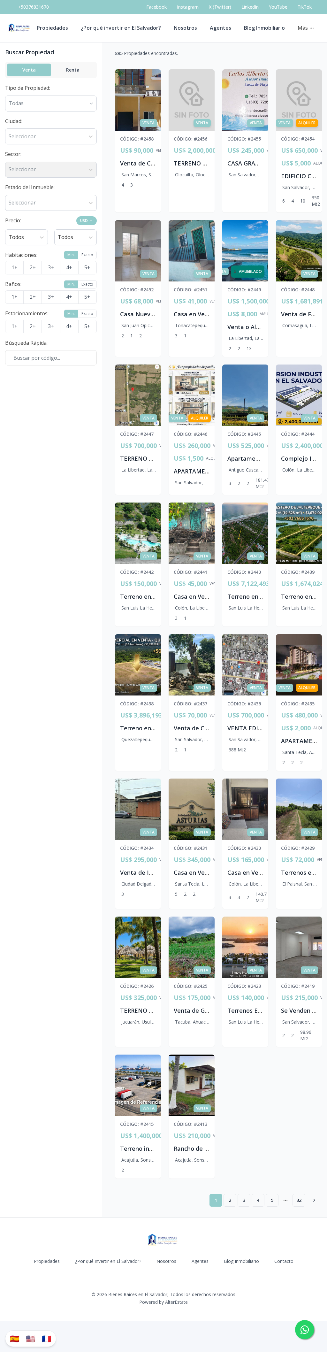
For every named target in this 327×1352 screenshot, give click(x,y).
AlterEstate (176, 1302)
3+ (51, 267)
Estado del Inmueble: (30, 187)
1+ (14, 267)
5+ (87, 267)
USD (84, 220)
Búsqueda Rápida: (26, 342)
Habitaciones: (21, 254)
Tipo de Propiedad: (27, 87)
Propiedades (52, 27)
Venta (29, 70)
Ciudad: (13, 121)
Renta (73, 70)
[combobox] (9, 137)
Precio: (13, 220)
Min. (71, 254)
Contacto (283, 1261)
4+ (69, 267)
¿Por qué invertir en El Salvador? (121, 27)
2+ (33, 267)
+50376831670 (33, 7)
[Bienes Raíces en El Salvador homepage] (20, 28)
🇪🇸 (14, 1338)
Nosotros (185, 27)
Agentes (220, 27)
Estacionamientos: (27, 313)
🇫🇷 (46, 1338)
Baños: (13, 284)
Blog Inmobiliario (264, 27)
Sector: (13, 153)
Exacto (87, 254)
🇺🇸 (30, 1338)
